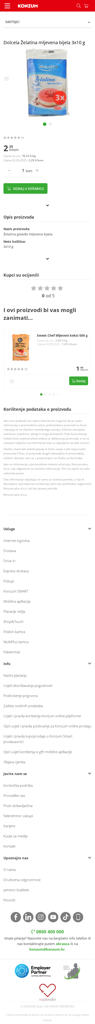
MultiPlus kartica (16, 641)
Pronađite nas (14, 795)
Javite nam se (15, 773)
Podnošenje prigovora (20, 695)
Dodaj (80, 381)
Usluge (9, 528)
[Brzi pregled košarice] (89, 6)
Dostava (9, 550)
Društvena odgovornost (22, 879)
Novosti (9, 900)
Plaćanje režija (14, 611)
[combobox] (47, 22)
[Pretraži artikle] (78, 6)
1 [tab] (44, 124)
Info (6, 663)
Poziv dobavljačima (18, 805)
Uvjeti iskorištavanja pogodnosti (27, 685)
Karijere (9, 826)
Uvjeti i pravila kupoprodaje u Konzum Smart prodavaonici (37, 739)
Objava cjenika (14, 762)
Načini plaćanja (15, 675)
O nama (9, 869)
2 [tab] (50, 124)
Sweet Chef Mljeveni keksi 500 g (62, 335)
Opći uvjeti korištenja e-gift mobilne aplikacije (37, 751)
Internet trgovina (16, 540)
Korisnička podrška (18, 785)
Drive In (9, 560)
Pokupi (8, 581)
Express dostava (16, 571)
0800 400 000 (49, 932)
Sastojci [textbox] (12, 22)
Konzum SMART (15, 591)
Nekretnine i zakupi (18, 815)
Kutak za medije (15, 836)
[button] (41, 394)
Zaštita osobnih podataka (23, 705)
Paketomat (11, 652)
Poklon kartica (14, 631)
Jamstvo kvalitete (16, 890)
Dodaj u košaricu (28, 188)
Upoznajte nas (15, 858)
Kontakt (9, 846)
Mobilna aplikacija (16, 601)
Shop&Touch (13, 621)
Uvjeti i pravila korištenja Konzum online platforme (42, 716)
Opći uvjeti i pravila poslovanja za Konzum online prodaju (47, 726)
